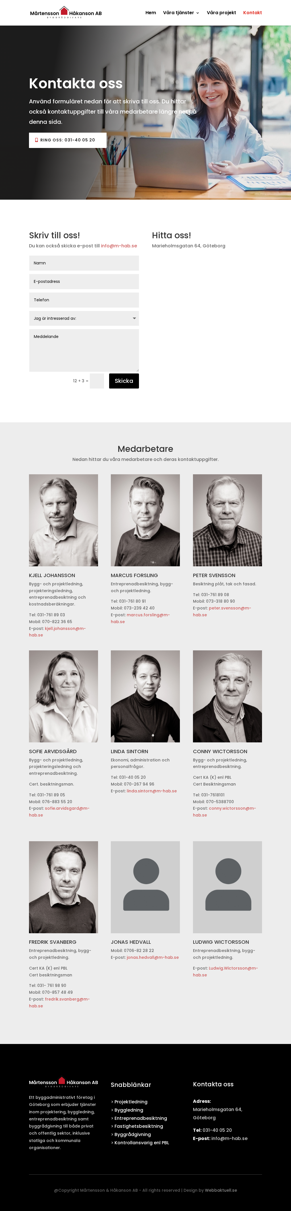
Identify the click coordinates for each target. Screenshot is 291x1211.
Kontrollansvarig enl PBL (142, 1142)
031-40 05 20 (217, 1130)
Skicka (124, 381)
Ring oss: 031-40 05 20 (67, 140)
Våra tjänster (178, 13)
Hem (151, 13)
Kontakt (252, 13)
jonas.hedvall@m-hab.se (153, 957)
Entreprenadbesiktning (141, 1118)
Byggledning (129, 1110)
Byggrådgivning (133, 1134)
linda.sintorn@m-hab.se (152, 791)
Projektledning (131, 1102)
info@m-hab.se (119, 246)
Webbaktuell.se (221, 1190)
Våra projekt (221, 13)
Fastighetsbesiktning (139, 1126)
